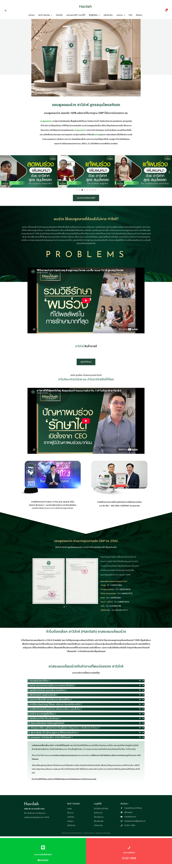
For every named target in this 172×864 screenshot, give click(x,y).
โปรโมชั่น (59, 15)
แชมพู (69, 808)
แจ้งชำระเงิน (108, 15)
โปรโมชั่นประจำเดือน (101, 808)
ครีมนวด (70, 812)
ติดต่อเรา (139, 15)
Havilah (85, 6)
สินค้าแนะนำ (98, 812)
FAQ (130, 15)
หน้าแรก (31, 15)
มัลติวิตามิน (71, 825)
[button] (6, 11)
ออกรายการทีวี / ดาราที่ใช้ (75, 15)
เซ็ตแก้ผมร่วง (99, 817)
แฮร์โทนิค (70, 817)
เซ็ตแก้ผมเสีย (98, 821)
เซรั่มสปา (70, 821)
